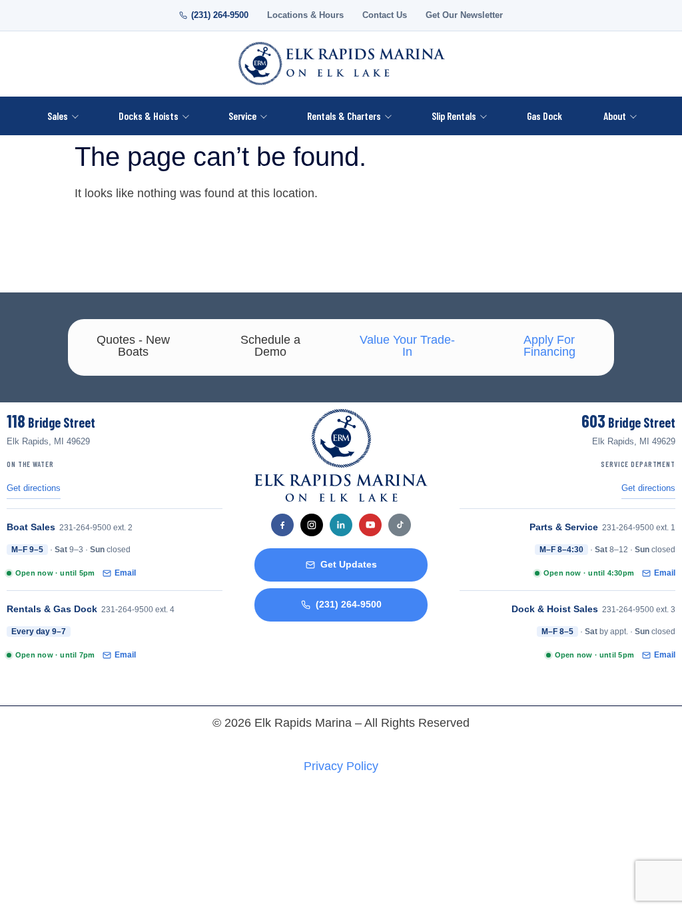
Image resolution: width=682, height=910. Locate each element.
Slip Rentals (454, 115)
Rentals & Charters (344, 115)
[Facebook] (282, 525)
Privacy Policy (341, 766)
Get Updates (348, 565)
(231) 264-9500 (219, 15)
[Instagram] (311, 525)
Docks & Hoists (148, 115)
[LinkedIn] (341, 525)
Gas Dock (544, 115)
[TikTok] (399, 525)
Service (242, 115)
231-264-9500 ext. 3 (638, 609)
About (614, 115)
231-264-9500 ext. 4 (137, 609)
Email (125, 573)
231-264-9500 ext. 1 (638, 527)
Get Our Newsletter (464, 15)
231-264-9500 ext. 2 (96, 527)
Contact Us (384, 15)
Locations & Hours (305, 15)
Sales (57, 115)
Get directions (34, 488)
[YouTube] (370, 525)
